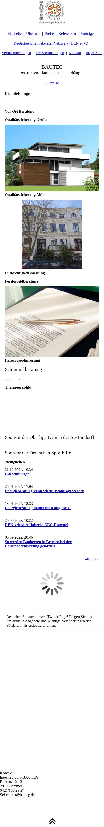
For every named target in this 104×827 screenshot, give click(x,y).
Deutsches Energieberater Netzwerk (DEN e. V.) (51, 43)
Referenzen (67, 33)
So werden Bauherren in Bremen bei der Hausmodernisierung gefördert (38, 544)
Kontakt (75, 53)
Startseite (15, 33)
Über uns (33, 33)
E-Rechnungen (17, 474)
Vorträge (87, 33)
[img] (52, 12)
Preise (49, 33)
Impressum (94, 53)
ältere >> (92, 559)
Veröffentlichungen (16, 53)
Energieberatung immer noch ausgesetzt (38, 508)
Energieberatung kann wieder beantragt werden (44, 491)
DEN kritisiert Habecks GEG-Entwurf (36, 525)
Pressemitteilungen (50, 53)
